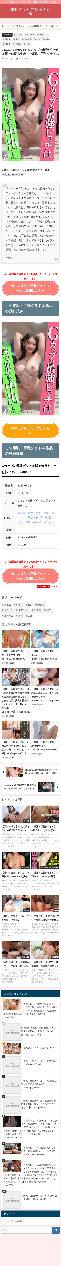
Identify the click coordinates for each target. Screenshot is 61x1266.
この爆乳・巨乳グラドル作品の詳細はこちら (31, 288)
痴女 (38, 39)
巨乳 (17, 39)
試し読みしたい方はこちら (31, 430)
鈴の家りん (7, 34)
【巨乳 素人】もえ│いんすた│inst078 (39, 1048)
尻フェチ (30, 35)
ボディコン (44, 35)
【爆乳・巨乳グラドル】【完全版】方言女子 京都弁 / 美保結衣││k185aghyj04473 (39, 1084)
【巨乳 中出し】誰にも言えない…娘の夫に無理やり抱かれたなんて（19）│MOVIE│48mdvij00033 (39, 1151)
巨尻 (28, 44)
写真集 (7, 39)
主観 (47, 39)
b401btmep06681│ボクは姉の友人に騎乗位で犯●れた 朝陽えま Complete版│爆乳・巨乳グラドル (38, 1031)
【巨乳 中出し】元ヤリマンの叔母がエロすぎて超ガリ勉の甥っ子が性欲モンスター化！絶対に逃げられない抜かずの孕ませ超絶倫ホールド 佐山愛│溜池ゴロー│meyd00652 (30, 1010)
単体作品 (28, 39)
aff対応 (19, 35)
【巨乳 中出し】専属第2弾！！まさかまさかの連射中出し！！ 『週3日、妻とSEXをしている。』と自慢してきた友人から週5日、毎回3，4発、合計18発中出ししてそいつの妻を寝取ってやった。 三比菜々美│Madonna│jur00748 (30, 1129)
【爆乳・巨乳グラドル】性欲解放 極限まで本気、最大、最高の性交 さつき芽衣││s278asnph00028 (38, 1104)
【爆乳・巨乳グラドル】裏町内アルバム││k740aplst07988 (39, 1062)
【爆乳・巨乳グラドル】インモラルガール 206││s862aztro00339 (39, 1197)
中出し (18, 44)
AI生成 (7, 44)
